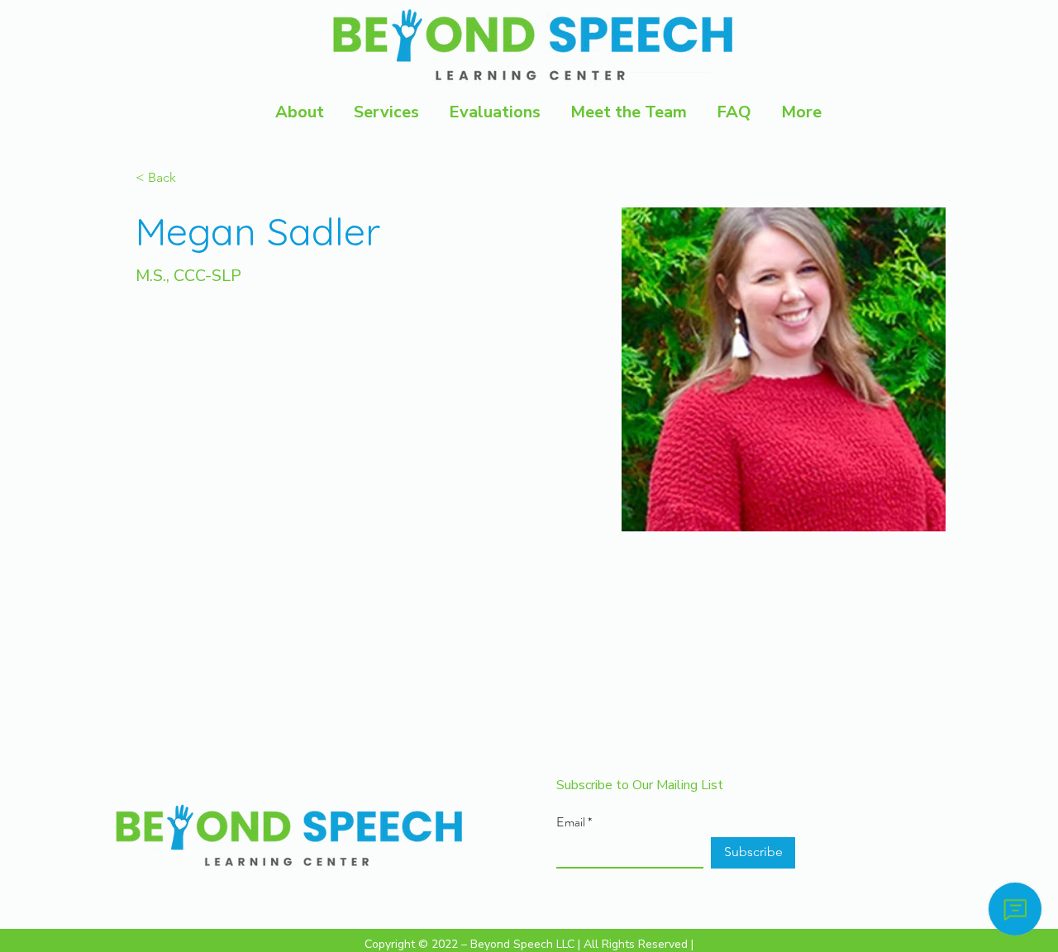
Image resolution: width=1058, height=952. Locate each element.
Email (570, 822)
